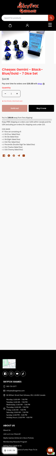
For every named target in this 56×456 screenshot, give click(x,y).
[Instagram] (11, 373)
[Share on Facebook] (4, 156)
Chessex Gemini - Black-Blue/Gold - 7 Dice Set (22, 72)
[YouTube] (17, 373)
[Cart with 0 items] (10, 25)
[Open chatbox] (50, 450)
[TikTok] (23, 373)
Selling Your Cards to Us (12, 445)
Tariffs (5, 453)
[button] (10, 25)
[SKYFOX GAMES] (28, 7)
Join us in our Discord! (12, 434)
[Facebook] (5, 373)
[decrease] (5, 93)
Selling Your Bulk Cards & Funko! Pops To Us (20, 449)
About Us (6, 430)
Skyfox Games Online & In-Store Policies (18, 438)
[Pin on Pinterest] (14, 156)
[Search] (51, 18)
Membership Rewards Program (15, 442)
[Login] (27, 25)
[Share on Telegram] (19, 156)
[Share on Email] (24, 156)
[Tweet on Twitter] (9, 156)
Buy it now (41, 108)
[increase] (17, 93)
